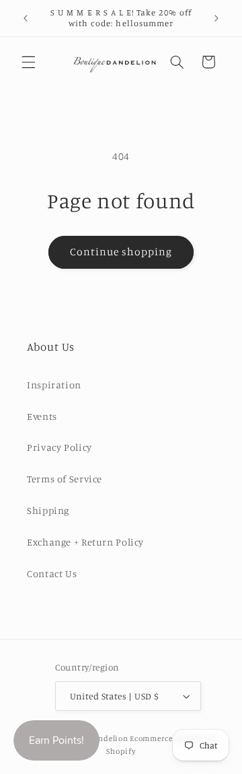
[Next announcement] (216, 18)
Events (42, 416)
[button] (28, 61)
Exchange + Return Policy (85, 542)
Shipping (48, 510)
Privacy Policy (59, 447)
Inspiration (54, 384)
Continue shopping (121, 251)
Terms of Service (64, 478)
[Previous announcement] (25, 18)
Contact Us (52, 573)
